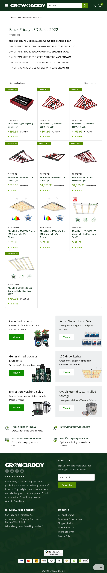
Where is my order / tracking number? (24, 526)
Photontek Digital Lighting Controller (20, 125)
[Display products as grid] (92, 83)
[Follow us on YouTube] (22, 471)
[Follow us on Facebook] (7, 471)
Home (13, 17)
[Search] (85, 5)
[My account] (94, 5)
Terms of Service (66, 531)
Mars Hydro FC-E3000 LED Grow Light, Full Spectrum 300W (84, 234)
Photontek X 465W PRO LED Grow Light (21, 179)
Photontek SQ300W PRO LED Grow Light (83, 125)
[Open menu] (6, 5)
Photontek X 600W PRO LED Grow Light (53, 179)
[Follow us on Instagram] (17, 471)
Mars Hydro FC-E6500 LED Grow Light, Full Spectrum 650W (20, 291)
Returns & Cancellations (70, 519)
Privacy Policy (64, 536)
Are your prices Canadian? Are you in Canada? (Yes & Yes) (23, 520)
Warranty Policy (66, 527)
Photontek (13, 120)
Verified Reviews (66, 514)
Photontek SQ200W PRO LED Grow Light (51, 125)
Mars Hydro (13, 227)
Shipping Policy (65, 523)
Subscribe (67, 485)
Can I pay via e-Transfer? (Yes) (19, 514)
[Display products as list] (96, 83)
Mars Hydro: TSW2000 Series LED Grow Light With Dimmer (21, 234)
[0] (99, 5)
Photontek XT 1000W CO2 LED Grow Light (84, 179)
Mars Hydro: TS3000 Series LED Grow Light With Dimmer (52, 234)
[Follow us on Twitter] (12, 471)
